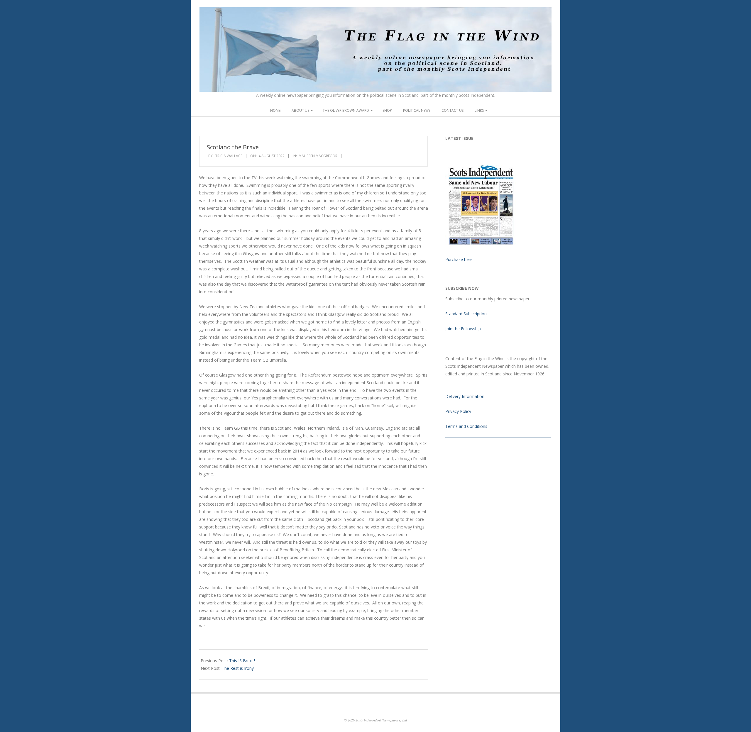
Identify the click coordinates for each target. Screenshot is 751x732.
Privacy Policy (458, 411)
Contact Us (453, 110)
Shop (387, 110)
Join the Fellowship (463, 328)
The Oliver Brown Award (346, 110)
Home (275, 110)
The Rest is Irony (238, 668)
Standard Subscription (466, 313)
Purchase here (459, 259)
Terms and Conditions (466, 426)
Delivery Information (464, 396)
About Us (300, 110)
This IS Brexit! (242, 660)
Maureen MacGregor (318, 155)
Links (479, 110)
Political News (416, 110)
